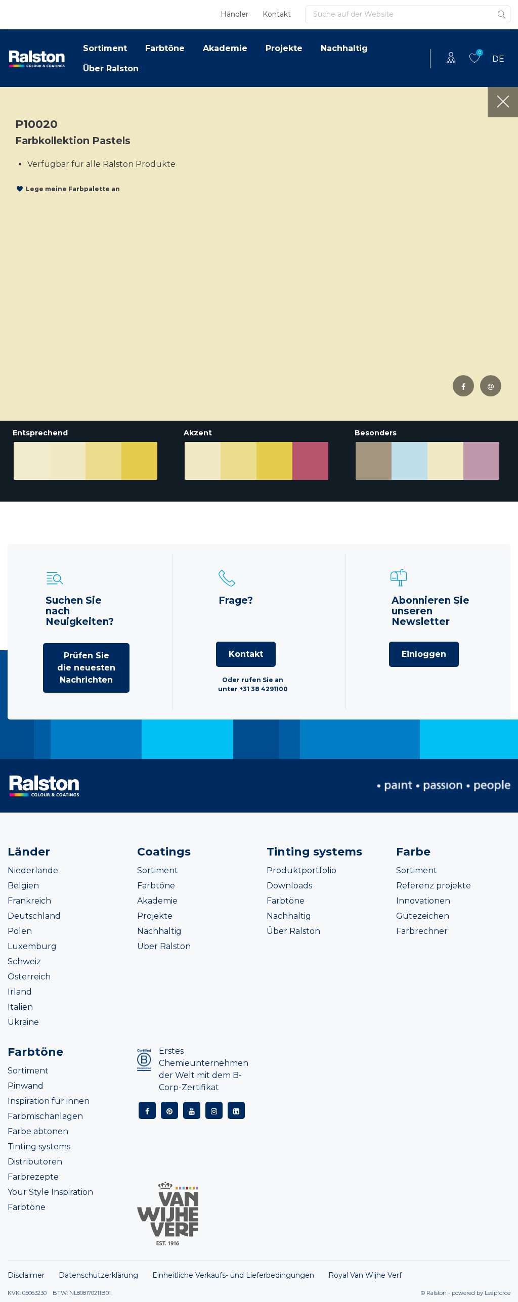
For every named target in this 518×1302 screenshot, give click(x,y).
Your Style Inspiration (50, 1192)
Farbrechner (422, 931)
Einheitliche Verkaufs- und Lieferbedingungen (233, 1275)
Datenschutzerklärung (98, 1275)
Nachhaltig (344, 48)
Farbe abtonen (38, 1131)
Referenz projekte (433, 885)
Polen (20, 931)
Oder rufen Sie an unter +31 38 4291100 (253, 684)
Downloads (289, 885)
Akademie (225, 48)
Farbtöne (165, 48)
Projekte (284, 48)
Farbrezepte (33, 1177)
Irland (20, 992)
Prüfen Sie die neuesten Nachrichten (86, 668)
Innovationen (423, 901)
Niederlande (33, 870)
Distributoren (35, 1161)
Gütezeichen (422, 916)
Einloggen (424, 654)
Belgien (23, 885)
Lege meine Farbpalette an (73, 189)
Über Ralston (111, 68)
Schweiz (24, 961)
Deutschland (34, 916)
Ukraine (23, 1022)
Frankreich (29, 901)
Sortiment (105, 48)
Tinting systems (39, 1146)
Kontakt (277, 14)
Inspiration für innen (49, 1101)
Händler (234, 14)
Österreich (29, 976)
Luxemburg (32, 946)
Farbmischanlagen (45, 1116)
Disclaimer (26, 1275)
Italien (20, 1007)
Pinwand (26, 1086)
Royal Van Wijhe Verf (365, 1275)
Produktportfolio (301, 870)
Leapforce (497, 1292)
